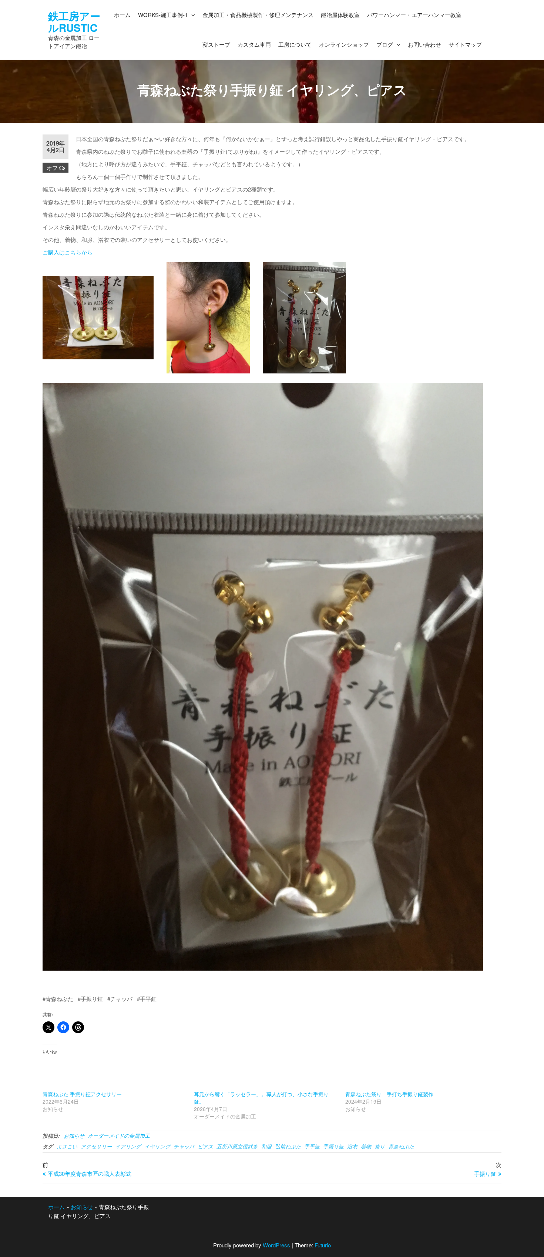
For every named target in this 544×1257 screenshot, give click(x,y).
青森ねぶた (401, 1146)
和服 (266, 1146)
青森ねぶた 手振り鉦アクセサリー (82, 1094)
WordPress (276, 1245)
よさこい (67, 1146)
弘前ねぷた (288, 1146)
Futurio (323, 1245)
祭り (380, 1146)
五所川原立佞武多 (237, 1146)
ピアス (205, 1146)
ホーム (56, 1207)
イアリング (128, 1146)
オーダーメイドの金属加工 (119, 1135)
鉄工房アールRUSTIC (74, 21)
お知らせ (74, 1135)
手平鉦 (312, 1146)
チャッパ (184, 1146)
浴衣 (352, 1146)
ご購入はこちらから (68, 252)
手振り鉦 (333, 1146)
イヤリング (157, 1146)
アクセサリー (96, 1146)
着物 (366, 1146)
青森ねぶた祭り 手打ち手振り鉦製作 (389, 1094)
